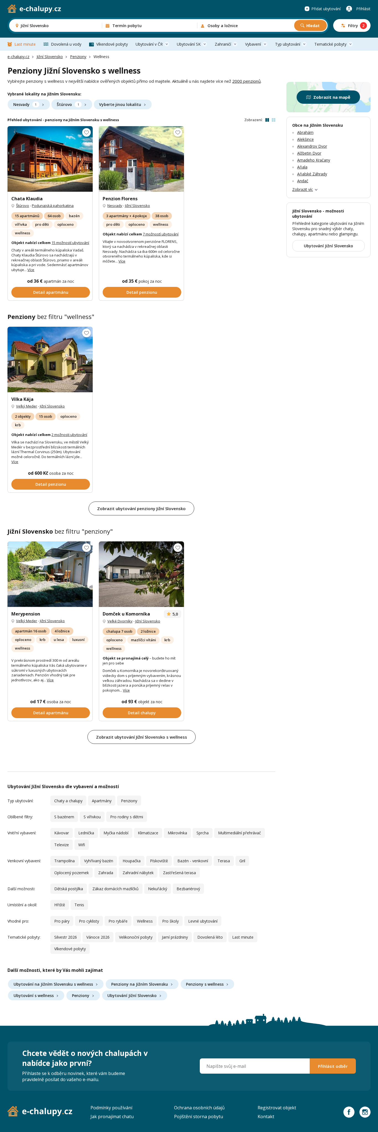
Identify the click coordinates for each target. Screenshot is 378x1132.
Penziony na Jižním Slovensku (139, 984)
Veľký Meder (26, 406)
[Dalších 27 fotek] (50, 359)
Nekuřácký (157, 888)
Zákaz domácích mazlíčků (115, 888)
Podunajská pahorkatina (53, 205)
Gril (242, 860)
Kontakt (266, 1116)
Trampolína (64, 860)
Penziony (78, 56)
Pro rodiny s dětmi (126, 816)
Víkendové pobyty (112, 44)
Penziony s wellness (205, 984)
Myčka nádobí (115, 832)
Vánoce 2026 (98, 937)
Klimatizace (148, 832)
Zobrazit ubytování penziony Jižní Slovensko (141, 508)
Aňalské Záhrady (312, 173)
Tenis (79, 904)
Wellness (145, 921)
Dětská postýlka (68, 888)
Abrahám (305, 132)
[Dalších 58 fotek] (141, 574)
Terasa (224, 860)
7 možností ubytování (160, 234)
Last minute (25, 44)
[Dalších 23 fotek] (141, 159)
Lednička (86, 832)
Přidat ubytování (326, 8)
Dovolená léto (210, 937)
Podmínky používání (111, 1108)
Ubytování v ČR (149, 44)
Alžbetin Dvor (309, 153)
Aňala (302, 167)
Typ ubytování (287, 44)
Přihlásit (363, 8)
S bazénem (64, 816)
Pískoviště (159, 860)
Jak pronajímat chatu (112, 1116)
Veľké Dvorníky (120, 621)
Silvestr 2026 (65, 937)
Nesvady (25, 104)
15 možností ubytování (70, 242)
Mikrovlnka (177, 832)
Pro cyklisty (89, 921)
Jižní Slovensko (50, 56)
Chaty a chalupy (68, 800)
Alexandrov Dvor (312, 146)
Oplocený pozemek (71, 872)
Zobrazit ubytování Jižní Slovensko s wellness (141, 737)
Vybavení (253, 44)
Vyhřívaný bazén (98, 860)
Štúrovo (68, 104)
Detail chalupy (142, 712)
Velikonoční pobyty (135, 937)
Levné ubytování (203, 921)
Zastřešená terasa (179, 872)
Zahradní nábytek (138, 872)
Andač (302, 180)
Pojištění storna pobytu (198, 1116)
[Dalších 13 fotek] (50, 159)
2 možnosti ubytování (69, 434)
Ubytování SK (189, 44)
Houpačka (132, 860)
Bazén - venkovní (192, 860)
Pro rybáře (118, 921)
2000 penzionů (246, 81)
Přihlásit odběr (333, 1066)
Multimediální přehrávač (239, 832)
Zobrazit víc (302, 189)
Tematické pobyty (330, 44)
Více (30, 269)
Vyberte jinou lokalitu (120, 104)
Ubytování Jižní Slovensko (132, 995)
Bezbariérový (188, 888)
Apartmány (102, 800)
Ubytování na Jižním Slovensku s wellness (53, 984)
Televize (61, 844)
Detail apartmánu (50, 292)
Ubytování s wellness (34, 995)
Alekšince (305, 139)
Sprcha (202, 832)
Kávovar (61, 832)
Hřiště (59, 904)
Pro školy (170, 921)
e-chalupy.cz (18, 56)
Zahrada (105, 872)
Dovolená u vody (66, 44)
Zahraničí (223, 44)
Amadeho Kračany (313, 160)
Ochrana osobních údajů (199, 1108)
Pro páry (61, 921)
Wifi (81, 844)
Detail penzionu (141, 292)
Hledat (313, 25)
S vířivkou (92, 816)
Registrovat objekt (277, 1108)
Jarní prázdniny (175, 937)
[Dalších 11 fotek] (50, 574)
